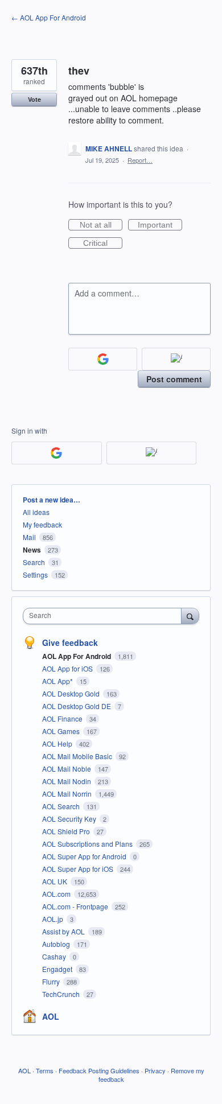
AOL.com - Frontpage (76, 906)
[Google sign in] (102, 359)
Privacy (155, 1070)
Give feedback (70, 642)
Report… (140, 159)
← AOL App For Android (48, 17)
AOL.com (57, 894)
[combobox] (104, 616)
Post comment (174, 379)
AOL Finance (63, 718)
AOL (50, 1016)
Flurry (51, 981)
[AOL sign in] (176, 359)
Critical (102, 243)
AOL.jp (53, 919)
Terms (45, 1070)
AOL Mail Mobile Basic (78, 756)
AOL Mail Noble (67, 768)
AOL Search (61, 806)
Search (34, 562)
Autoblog (57, 944)
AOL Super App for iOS (78, 869)
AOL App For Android (77, 656)
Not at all (101, 225)
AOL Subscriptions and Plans (88, 843)
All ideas (36, 512)
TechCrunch (61, 994)
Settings (35, 574)
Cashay (55, 956)
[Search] (190, 616)
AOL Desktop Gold (71, 693)
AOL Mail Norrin (67, 793)
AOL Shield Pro (67, 831)
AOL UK (55, 881)
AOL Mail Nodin (67, 781)
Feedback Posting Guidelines (99, 1070)
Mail (29, 537)
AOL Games (61, 731)
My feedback (42, 524)
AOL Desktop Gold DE (77, 706)
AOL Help (58, 743)
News (32, 550)
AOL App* (58, 681)
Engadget (58, 969)
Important (160, 225)
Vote (34, 99)
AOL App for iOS (68, 668)
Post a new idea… (51, 500)
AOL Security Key (70, 818)
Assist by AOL (64, 931)
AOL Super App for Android (85, 856)
